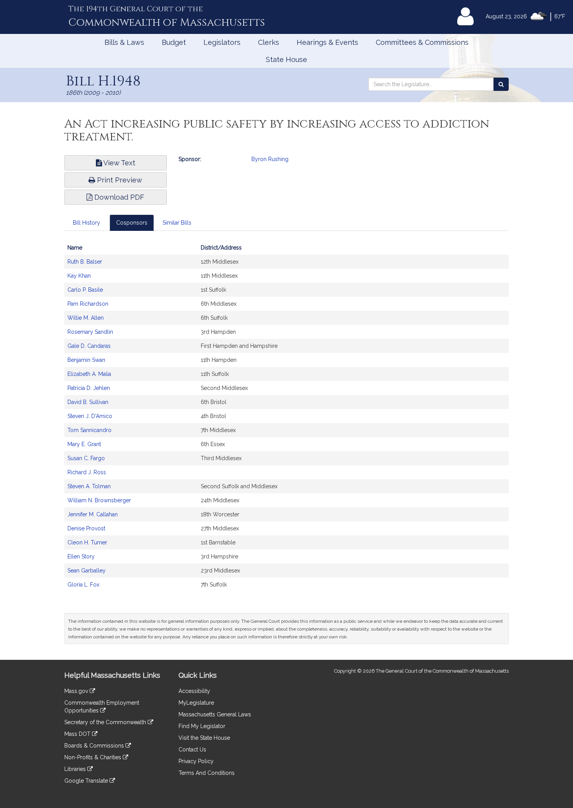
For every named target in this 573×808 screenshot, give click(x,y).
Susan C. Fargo (86, 458)
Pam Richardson (87, 304)
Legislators (222, 42)
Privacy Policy (196, 761)
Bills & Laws (124, 42)
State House (286, 59)
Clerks (268, 42)
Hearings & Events (327, 42)
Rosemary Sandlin (90, 332)
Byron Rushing (269, 159)
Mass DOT (78, 734)
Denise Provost (86, 528)
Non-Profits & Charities (93, 757)
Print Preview (118, 180)
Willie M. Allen (85, 318)
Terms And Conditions (207, 773)
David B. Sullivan (87, 402)
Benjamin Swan (86, 360)
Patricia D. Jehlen (88, 388)
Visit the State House (204, 738)
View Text (118, 163)
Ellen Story (81, 556)
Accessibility (194, 691)
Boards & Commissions (95, 745)
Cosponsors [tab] (131, 223)
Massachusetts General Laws (215, 714)
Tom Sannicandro (89, 430)
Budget (174, 42)
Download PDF (118, 197)
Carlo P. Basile (85, 290)
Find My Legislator (202, 726)
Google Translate (87, 781)
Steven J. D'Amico (89, 416)
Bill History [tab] (86, 223)
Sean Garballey (86, 570)
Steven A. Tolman (89, 486)
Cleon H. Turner (87, 542)
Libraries (75, 769)
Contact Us (192, 749)
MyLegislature (196, 703)
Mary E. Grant (84, 444)
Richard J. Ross (86, 472)
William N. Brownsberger (99, 500)
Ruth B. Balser (84, 262)
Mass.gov (77, 691)
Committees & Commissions (422, 42)
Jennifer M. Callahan (92, 514)
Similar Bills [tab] (177, 223)
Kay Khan (79, 276)
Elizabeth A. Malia (89, 374)
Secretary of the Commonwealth (106, 722)
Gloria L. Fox (83, 584)
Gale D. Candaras (89, 346)
